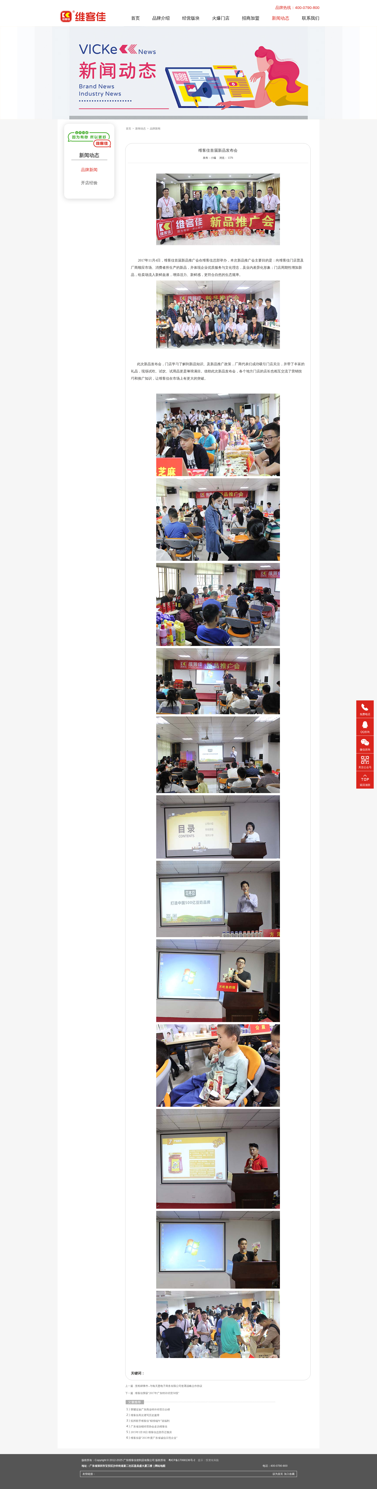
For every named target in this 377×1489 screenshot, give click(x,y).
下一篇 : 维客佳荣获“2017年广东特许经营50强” (152, 1393)
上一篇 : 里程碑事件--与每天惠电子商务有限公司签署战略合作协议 (163, 1385)
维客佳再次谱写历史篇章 (145, 1415)
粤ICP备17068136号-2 (181, 1460)
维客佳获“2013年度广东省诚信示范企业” (154, 1437)
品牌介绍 (161, 18)
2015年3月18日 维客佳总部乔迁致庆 (151, 1432)
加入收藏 (289, 1473)
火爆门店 (221, 18)
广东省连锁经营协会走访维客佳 (149, 1426)
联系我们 (310, 18)
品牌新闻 (89, 169)
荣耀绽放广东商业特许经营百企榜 (150, 1409)
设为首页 (277, 1473)
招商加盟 (250, 18)
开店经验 (89, 183)
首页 (135, 18)
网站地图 (160, 1465)
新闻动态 (280, 18)
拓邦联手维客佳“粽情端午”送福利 (150, 1420)
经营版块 (191, 18)
